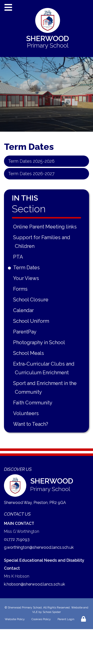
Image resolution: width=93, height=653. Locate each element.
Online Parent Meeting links (46, 227)
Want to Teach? (31, 424)
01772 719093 (17, 539)
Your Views (27, 278)
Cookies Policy (41, 619)
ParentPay (25, 332)
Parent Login (66, 619)
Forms (21, 289)
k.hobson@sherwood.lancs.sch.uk (34, 584)
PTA (19, 257)
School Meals (29, 353)
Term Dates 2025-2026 (31, 161)
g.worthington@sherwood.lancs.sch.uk (39, 547)
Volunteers (27, 413)
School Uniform (32, 321)
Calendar (24, 310)
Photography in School (40, 342)
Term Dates (27, 268)
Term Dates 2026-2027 (31, 173)
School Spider (52, 612)
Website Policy (15, 619)
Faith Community (33, 403)
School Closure (31, 300)
